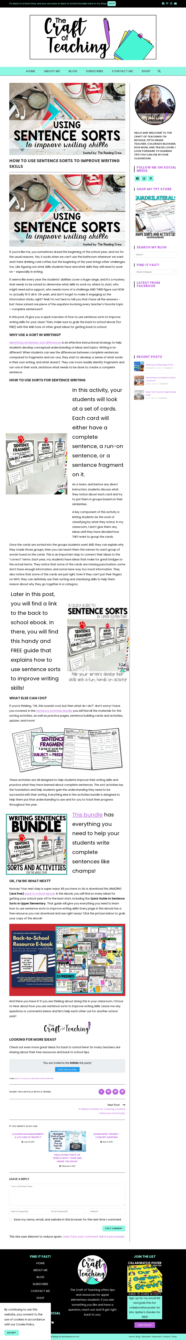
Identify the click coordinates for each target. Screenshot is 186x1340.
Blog (40, 1277)
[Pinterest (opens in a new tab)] (167, 3)
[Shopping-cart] (52, 1322)
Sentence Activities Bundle (54, 711)
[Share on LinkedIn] (122, 1092)
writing (50, 1078)
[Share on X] (101, 1092)
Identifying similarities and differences (35, 343)
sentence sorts (38, 1078)
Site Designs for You (70, 1336)
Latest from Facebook (148, 284)
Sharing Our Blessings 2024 (159, 364)
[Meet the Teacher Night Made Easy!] (139, 395)
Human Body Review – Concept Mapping (106, 1136)
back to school (22, 1078)
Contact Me (40, 1291)
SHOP (112, 3)
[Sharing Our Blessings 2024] (139, 366)
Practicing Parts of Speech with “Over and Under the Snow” (67, 1158)
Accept (11, 1332)
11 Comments (162, 398)
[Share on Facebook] (108, 1092)
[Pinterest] (151, 178)
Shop (40, 1298)
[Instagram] (144, 178)
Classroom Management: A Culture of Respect (28, 1136)
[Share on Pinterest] (115, 1092)
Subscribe (40, 1284)
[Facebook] (137, 178)
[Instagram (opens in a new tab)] (171, 3)
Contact (166, 1336)
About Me (40, 1270)
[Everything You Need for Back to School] (139, 381)
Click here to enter (67, 1069)
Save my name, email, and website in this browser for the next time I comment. (68, 1220)
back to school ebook (40, 894)
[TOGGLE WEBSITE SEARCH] (159, 71)
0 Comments (163, 384)
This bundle (87, 814)
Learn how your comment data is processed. (94, 1237)
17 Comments (168, 368)
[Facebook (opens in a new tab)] (163, 3)
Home (40, 1263)
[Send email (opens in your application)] (175, 3)
